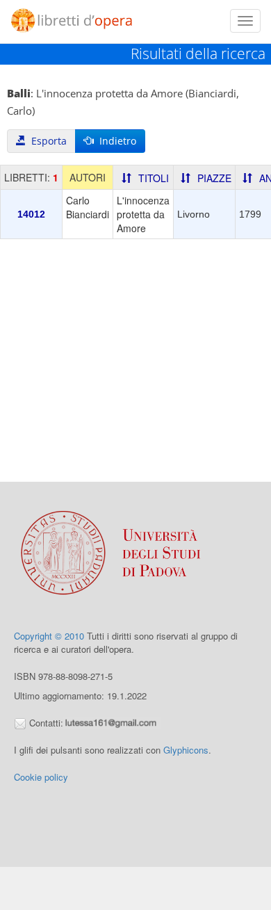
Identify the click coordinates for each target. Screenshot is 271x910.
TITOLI (153, 178)
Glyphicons (185, 749)
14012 (31, 214)
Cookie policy (41, 776)
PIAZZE (214, 178)
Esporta (46, 140)
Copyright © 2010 (49, 635)
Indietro (115, 140)
